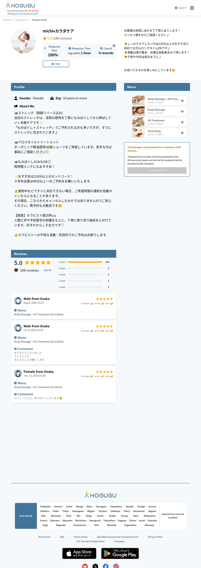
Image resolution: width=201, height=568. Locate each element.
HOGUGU (7, 20)
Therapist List (21, 20)
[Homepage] (20, 6)
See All (47, 270)
